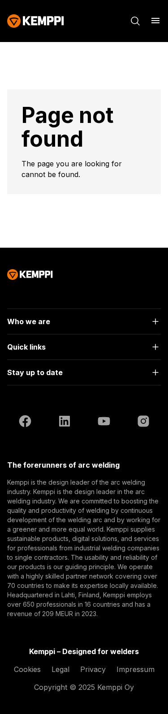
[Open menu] (155, 20)
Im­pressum (135, 669)
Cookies (27, 669)
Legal (60, 669)
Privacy (93, 669)
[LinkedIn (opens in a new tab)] (64, 422)
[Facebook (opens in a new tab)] (25, 422)
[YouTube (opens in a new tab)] (104, 422)
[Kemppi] (35, 21)
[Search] (135, 21)
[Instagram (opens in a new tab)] (143, 422)
